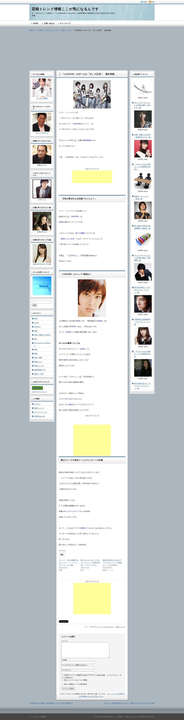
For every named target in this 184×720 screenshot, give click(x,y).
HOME (35, 23)
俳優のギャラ (42, 165)
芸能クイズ (38, 362)
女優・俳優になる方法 (42, 335)
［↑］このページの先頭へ (38, 717)
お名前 (64, 660)
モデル (36, 323)
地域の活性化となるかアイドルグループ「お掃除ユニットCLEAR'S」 (112, 562)
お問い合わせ (49, 23)
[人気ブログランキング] (37, 389)
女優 (35, 331)
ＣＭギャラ (42, 199)
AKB (35, 318)
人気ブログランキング (39, 392)
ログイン (37, 404)
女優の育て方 (42, 232)
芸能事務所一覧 (39, 370)
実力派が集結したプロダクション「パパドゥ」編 (142, 289)
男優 (35, 353)
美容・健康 (38, 357)
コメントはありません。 (107, 627)
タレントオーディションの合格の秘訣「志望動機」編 (142, 257)
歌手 (35, 339)
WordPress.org (39, 416)
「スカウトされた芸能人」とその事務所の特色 (142, 353)
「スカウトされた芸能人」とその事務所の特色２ (142, 166)
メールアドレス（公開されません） (74, 665)
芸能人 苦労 (39, 374)
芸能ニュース (120, 627)
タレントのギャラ (41, 133)
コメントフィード (40, 412)
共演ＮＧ (37, 327)
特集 (35, 349)
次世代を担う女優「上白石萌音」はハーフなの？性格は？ (52, 703)
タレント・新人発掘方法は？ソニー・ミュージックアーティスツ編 (68, 562)
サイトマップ (65, 23)
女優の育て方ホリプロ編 (42, 264)
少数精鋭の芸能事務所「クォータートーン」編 (142, 321)
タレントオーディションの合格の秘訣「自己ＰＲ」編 (142, 105)
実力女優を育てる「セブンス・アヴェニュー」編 (142, 386)
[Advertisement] (92, 49)
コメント (64, 641)
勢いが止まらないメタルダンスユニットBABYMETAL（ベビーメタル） (90, 562)
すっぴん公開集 (42, 98)
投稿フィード (39, 408)
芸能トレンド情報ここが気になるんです (44, 30)
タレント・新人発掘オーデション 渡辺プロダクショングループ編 (128, 703)
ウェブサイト (66, 670)
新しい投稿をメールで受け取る (75, 684)
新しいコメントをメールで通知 (75, 680)
